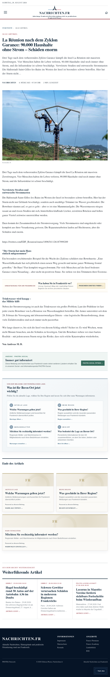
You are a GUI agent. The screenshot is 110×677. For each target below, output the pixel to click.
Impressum (61, 641)
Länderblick (91, 647)
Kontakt (60, 647)
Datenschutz (62, 644)
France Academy (92, 644)
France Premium (92, 641)
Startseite (7, 28)
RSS (88, 651)
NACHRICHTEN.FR (21, 638)
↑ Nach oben (101, 671)
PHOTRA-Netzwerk (8, 662)
